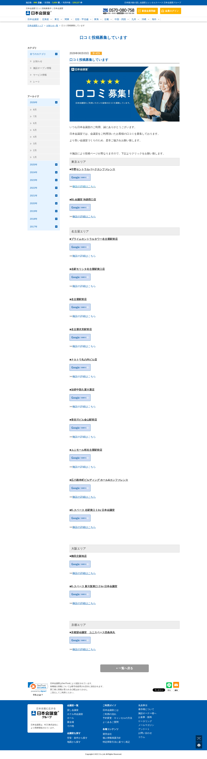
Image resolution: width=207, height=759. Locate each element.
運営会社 (107, 734)
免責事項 (142, 705)
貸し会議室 (72, 710)
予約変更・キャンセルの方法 (117, 718)
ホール (70, 718)
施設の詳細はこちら (84, 186)
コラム (141, 737)
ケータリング (145, 721)
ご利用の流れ (109, 714)
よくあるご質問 (111, 722)
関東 (67, 19)
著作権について (146, 709)
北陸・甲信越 (81, 19)
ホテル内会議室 (75, 714)
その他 (70, 726)
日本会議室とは (111, 710)
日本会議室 (33, 19)
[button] (38, 687)
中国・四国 (120, 19)
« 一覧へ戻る (124, 668)
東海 (96, 19)
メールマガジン (146, 725)
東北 (56, 19)
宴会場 (70, 722)
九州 (133, 19)
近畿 (106, 19)
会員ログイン (172, 11)
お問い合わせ (145, 733)
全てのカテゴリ (38, 54)
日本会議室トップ (35, 25)
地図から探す (74, 742)
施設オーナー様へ (147, 713)
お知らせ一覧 (52, 25)
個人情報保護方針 (112, 738)
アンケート (144, 729)
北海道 (45, 19)
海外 (154, 19)
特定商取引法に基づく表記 (116, 742)
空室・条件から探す (77, 738)
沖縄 (144, 19)
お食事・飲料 (145, 717)
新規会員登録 (148, 11)
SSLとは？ (38, 695)
